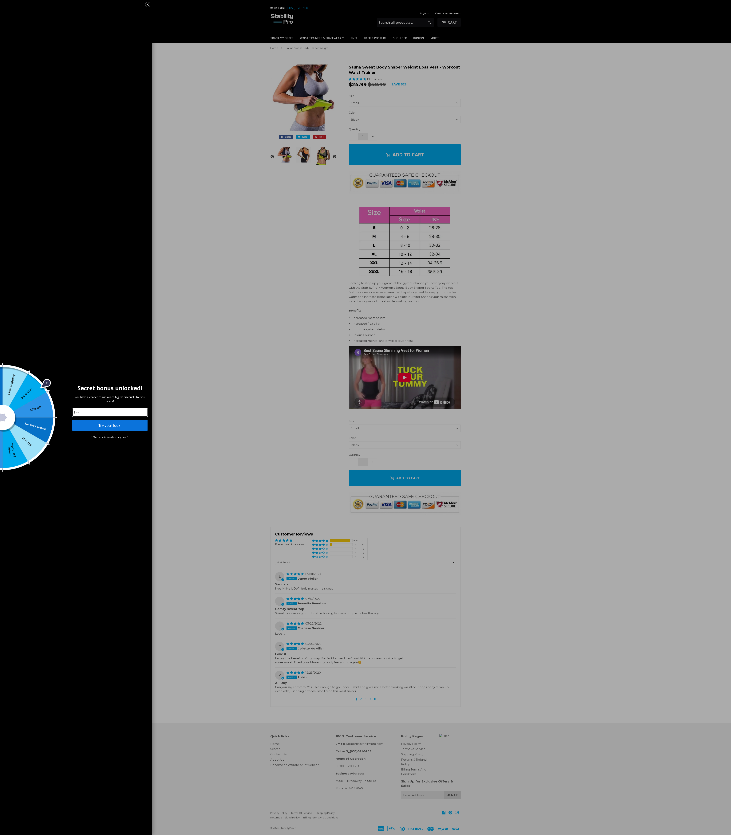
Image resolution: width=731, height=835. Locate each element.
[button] (147, 4)
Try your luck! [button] (110, 425)
